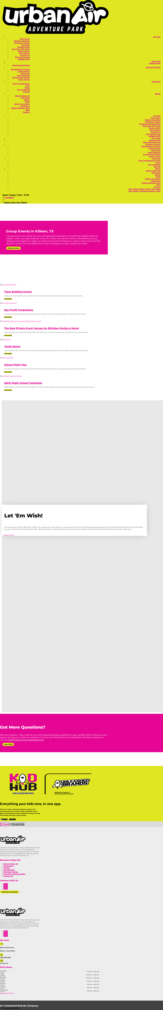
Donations (25, 106)
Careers (26, 112)
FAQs (27, 102)
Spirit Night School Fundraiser (23, 383)
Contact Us (25, 55)
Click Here (4, 819)
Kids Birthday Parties (20, 69)
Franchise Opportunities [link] (14, 874)
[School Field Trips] (6, 357)
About (157, 94)
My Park (156, 37)
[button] (3, 197)
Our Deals (156, 61)
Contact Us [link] (8, 876)
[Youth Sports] (5, 339)
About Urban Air (22, 96)
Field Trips (25, 73)
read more (8, 299)
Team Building (23, 75)
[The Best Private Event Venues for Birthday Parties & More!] (20, 321)
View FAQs (8, 744)
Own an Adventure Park (149, 161)
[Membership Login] (3, 202)
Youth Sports (24, 80)
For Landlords (23, 90)
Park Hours (25, 39)
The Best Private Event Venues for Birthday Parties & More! (41, 328)
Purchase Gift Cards (21, 49)
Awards (26, 92)
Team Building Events (18, 291)
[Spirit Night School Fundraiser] (11, 376)
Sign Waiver (24, 53)
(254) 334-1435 (5, 957)
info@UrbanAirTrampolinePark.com (26, 740)
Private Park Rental (21, 78)
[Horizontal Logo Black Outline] (56, 33)
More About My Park (7, 993)
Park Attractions (22, 57)
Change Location (147, 191)
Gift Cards (25, 98)
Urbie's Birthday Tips (20, 108)
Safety (27, 100)
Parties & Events (153, 67)
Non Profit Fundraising (18, 310)
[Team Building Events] (8, 284)
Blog (28, 110)
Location (9, 197)
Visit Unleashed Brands (10, 1008)
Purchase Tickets (22, 43)
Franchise (156, 82)
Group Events (24, 71)
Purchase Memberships (23, 46)
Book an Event (13, 248)
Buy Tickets (134, 189)
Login (157, 191)
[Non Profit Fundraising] (8, 303)
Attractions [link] (8, 866)
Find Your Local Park (10, 892)
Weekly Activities (22, 41)
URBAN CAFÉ (24, 59)
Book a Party (24, 51)
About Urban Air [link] (10, 864)
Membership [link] (9, 870)
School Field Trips (15, 364)
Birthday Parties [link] (10, 872)
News (27, 88)
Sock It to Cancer (22, 104)
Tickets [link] (6, 868)
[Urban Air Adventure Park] (12, 843)
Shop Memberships (21, 65)
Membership (154, 63)
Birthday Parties (8, 535)
